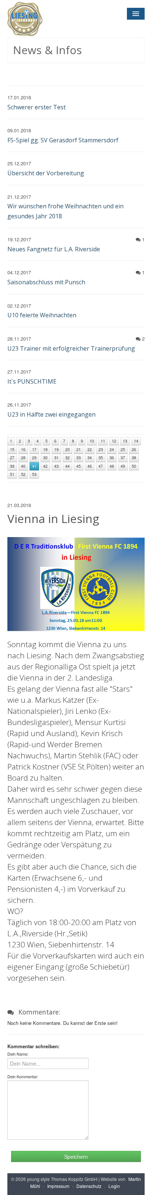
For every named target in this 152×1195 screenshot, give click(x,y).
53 (34, 474)
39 (12, 466)
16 (23, 449)
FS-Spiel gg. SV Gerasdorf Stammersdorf (62, 140)
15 (12, 449)
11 (103, 441)
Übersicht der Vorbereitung (45, 173)
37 (123, 457)
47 (101, 466)
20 (67, 449)
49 (123, 466)
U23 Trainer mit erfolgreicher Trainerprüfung (71, 348)
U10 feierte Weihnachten (41, 315)
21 (78, 449)
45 (78, 466)
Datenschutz (88, 1186)
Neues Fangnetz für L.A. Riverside (53, 249)
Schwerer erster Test (36, 107)
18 (45, 449)
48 (112, 466)
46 (89, 466)
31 (56, 457)
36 (112, 457)
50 (134, 466)
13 (125, 441)
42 (45, 466)
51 (12, 474)
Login (114, 1186)
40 (23, 466)
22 (89, 449)
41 (34, 466)
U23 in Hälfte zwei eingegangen (51, 414)
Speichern (76, 1156)
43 (56, 466)
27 (12, 457)
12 (114, 441)
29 (34, 457)
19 (56, 449)
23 (101, 449)
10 (92, 441)
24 (112, 449)
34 (89, 457)
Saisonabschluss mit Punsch (46, 282)
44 (67, 466)
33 (78, 457)
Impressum (58, 1186)
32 (67, 457)
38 (134, 457)
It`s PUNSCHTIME (31, 381)
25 (123, 449)
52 (23, 474)
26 (134, 449)
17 (34, 449)
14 (136, 441)
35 (101, 457)
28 (23, 457)
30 (45, 457)
